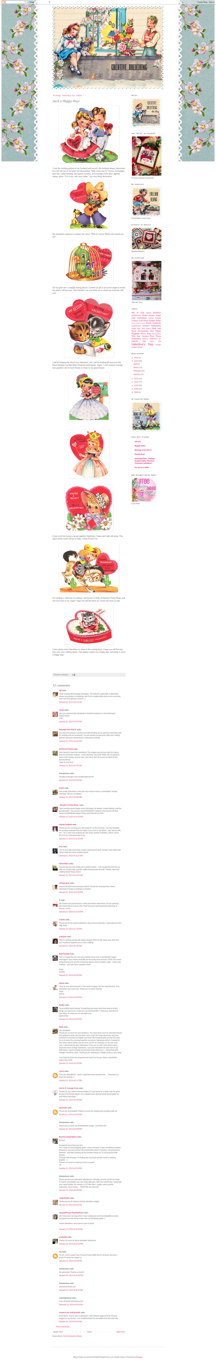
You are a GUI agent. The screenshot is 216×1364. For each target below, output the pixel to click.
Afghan (148, 313)
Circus (151, 318)
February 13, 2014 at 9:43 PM (71, 1305)
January (137, 374)
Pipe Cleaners (143, 336)
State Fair (155, 341)
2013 (136, 361)
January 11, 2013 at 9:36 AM (70, 797)
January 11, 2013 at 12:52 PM (71, 912)
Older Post (120, 1332)
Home (89, 1332)
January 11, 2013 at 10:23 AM (71, 839)
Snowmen (154, 339)
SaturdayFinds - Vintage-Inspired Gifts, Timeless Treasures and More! (145, 461)
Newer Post (57, 1332)
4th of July (138, 312)
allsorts (138, 442)
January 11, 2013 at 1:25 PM (70, 929)
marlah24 (63, 1237)
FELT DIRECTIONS (138, 323)
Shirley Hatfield (65, 825)
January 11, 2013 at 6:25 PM (70, 1114)
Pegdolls (135, 333)
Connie (62, 920)
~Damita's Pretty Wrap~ (69, 805)
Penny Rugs (146, 334)
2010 (136, 385)
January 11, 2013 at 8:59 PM (70, 1190)
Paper (158, 331)
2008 (136, 392)
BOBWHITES (136, 315)
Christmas (142, 318)
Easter (152, 320)
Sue (60, 847)
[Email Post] (73, 675)
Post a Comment (62, 1327)
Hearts (148, 328)
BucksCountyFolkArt (68, 1137)
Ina (60, 1252)
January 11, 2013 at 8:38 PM (70, 1129)
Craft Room (143, 321)
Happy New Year (138, 328)
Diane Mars (64, 864)
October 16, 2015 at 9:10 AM (70, 1322)
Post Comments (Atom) (72, 1336)
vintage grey (64, 883)
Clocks (158, 318)
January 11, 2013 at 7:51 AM (70, 766)
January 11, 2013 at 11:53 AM (71, 875)
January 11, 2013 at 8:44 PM (70, 1168)
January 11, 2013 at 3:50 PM (70, 975)
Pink (133, 336)
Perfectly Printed (66, 749)
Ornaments (143, 331)
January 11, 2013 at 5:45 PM (70, 1100)
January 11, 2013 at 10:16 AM (71, 817)
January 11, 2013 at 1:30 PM (70, 946)
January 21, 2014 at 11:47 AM (71, 1290)
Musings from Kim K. (68, 730)
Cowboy (135, 321)
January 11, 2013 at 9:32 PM (70, 1205)
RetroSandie (64, 954)
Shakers (145, 339)
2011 (136, 382)
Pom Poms (155, 336)
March (136, 367)
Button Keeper (148, 315)
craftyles (63, 937)
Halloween (156, 325)
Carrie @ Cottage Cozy (68, 1088)
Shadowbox (136, 339)
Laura (61, 1071)
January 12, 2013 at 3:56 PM (70, 1261)
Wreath (139, 347)
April (136, 364)
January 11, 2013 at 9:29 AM (70, 780)
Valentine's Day (142, 344)
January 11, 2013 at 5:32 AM (70, 722)
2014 (136, 358)
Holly (61, 1027)
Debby (62, 1005)
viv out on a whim (142, 468)
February (137, 371)
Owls (152, 331)
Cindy (61, 788)
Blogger (139, 1357)
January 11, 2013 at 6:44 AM (70, 741)
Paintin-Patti (140, 454)
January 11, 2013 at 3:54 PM (70, 997)
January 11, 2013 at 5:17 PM (70, 1080)
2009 (136, 389)
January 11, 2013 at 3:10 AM (70, 702)
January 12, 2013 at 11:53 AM (71, 1229)
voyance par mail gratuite (69, 1312)
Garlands (156, 323)
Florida (148, 323)
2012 (136, 379)
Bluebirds (157, 313)
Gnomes (146, 326)
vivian (61, 710)
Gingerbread (136, 326)
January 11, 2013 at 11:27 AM (71, 856)
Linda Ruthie (64, 1198)
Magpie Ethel (140, 446)
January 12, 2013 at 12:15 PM (71, 1244)
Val (60, 690)
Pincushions (156, 334)
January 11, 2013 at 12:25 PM (71, 892)
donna (61, 983)
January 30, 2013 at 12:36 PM (71, 1275)
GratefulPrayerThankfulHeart (71, 1213)
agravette (63, 1108)
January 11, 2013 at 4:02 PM (70, 1063)
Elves (158, 320)
